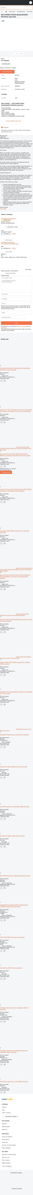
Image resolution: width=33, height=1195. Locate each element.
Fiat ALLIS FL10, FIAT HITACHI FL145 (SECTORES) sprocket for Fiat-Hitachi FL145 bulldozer (16, 490)
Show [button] (14, 234)
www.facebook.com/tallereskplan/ (10, 243)
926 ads (8, 221)
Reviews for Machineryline (9, 1145)
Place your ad (6, 472)
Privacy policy (5, 1139)
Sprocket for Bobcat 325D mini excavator (12, 836)
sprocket (17, 75)
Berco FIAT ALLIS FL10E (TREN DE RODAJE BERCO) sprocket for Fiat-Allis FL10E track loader (15, 454)
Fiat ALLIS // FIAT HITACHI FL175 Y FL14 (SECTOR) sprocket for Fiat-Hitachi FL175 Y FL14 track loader (16, 410)
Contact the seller (7, 71)
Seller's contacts (6, 1112)
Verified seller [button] (7, 220)
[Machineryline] (6, 12)
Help (3, 1110)
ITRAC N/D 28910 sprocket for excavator (12, 937)
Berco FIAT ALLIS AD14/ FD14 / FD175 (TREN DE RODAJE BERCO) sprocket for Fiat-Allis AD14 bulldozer (15, 576)
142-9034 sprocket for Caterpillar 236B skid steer (14, 806)
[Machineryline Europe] (11, 2)
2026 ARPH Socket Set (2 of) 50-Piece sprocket (14, 734)
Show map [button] (28, 269)
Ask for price (7, 63)
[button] (30, 2)
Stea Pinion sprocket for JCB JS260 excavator (14, 1081)
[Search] (30, 7)
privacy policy (22, 326)
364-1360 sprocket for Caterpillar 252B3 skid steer (15, 876)
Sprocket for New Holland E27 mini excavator (13, 766)
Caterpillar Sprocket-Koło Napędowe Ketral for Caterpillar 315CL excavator (14, 1051)
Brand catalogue (6, 1148)
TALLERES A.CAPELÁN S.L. (8, 218)
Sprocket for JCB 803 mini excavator (11, 968)
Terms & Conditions (7, 1136)
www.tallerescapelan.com (7, 242)
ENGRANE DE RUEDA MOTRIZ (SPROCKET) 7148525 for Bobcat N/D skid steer (14, 905)
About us (4, 1107)
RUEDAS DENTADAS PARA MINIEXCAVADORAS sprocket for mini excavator (15, 369)
